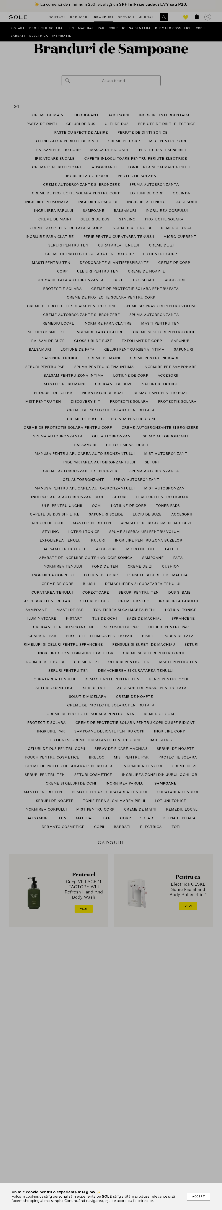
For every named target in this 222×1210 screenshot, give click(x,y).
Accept (198, 1196)
